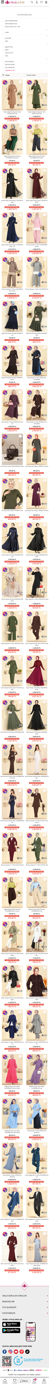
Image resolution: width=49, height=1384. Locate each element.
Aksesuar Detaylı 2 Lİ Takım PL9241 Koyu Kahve (37, 821)
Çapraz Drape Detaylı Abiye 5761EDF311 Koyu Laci (12, 245)
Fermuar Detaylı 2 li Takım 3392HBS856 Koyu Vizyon (12, 289)
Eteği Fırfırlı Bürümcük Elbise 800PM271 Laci (12, 334)
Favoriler (15, 1383)
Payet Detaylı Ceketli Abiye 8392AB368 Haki (12, 732)
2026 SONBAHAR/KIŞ (11, 20)
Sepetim (34, 1381)
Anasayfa (4, 1383)
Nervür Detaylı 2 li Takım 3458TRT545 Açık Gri (37, 1043)
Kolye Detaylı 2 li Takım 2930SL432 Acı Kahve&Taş (36, 422)
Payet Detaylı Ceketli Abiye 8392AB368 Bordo (36, 688)
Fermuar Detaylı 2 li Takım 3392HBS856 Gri (36, 289)
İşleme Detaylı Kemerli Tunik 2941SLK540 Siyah (12, 998)
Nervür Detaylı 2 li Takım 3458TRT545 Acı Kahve (37, 998)
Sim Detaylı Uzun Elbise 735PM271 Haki (12, 510)
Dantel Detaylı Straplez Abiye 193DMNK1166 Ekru (37, 777)
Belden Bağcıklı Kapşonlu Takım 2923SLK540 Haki (36, 112)
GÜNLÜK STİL (9, 53)
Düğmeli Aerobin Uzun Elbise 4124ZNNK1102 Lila (36, 1087)
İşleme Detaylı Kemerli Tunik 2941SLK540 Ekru (37, 954)
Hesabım (44, 1383)
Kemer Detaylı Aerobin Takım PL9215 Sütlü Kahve (36, 644)
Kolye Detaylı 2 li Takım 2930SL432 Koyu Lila (12, 422)
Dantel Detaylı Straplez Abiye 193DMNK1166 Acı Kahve (12, 777)
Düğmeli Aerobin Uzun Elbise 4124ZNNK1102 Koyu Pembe (12, 1087)
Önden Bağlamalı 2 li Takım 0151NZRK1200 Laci (36, 1175)
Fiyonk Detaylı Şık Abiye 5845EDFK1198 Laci (12, 555)
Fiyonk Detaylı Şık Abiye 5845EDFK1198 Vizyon (12, 600)
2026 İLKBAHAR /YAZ (11, 23)
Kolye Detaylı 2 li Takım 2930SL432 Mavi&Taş (12, 1175)
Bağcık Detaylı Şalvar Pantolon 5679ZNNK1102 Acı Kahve (12, 910)
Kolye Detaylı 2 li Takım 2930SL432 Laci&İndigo (36, 378)
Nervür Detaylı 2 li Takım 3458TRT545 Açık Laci (12, 1043)
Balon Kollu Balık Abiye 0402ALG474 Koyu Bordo (12, 1264)
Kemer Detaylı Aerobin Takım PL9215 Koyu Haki (12, 688)
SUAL (6, 55)
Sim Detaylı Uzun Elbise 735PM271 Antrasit (36, 466)
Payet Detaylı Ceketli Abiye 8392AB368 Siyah (36, 732)
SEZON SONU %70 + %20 (12, 26)
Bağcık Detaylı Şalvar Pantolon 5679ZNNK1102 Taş (37, 910)
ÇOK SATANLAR (9, 67)
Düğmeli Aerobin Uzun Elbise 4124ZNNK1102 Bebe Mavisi (12, 1131)
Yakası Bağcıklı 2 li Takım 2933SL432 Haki (12, 643)
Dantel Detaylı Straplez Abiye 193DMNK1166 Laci (12, 821)
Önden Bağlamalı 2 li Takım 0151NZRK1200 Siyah (36, 1220)
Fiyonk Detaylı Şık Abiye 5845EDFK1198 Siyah (37, 555)
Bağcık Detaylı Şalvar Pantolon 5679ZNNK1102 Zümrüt (12, 157)
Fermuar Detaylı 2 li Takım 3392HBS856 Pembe (36, 245)
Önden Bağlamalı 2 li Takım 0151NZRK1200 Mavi (12, 1220)
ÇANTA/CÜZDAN (10, 64)
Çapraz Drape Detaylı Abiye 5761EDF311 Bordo (37, 201)
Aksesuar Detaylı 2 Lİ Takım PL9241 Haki (37, 865)
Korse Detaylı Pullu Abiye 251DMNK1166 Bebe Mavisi (37, 1264)
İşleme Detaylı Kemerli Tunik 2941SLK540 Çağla (12, 954)
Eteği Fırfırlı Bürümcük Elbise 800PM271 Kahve (12, 378)
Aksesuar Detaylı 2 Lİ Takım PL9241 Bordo (12, 865)
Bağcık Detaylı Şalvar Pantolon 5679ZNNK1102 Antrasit (37, 157)
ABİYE (7, 50)
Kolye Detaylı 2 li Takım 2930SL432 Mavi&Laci (36, 1131)
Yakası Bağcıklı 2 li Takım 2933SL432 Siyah (36, 599)
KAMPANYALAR (10, 70)
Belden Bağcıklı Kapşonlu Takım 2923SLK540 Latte (12, 112)
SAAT (6, 41)
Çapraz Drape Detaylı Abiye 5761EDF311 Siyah (12, 201)
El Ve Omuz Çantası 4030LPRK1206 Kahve (12, 466)
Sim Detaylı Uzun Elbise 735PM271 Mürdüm (36, 510)
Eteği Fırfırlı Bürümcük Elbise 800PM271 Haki (36, 334)
